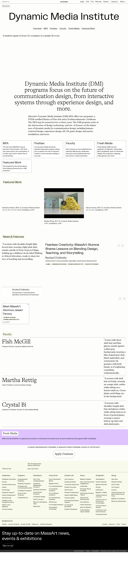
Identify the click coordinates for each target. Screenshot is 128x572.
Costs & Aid (53, 475)
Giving (113, 475)
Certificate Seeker (39, 496)
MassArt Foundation (118, 498)
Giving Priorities (116, 482)
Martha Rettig (19, 380)
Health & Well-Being (71, 495)
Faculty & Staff (25, 524)
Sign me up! (8, 546)
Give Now (114, 479)
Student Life (69, 475)
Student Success (70, 487)
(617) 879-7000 (33, 469)
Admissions (37, 475)
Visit (87, 2)
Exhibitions (99, 490)
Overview (37, 29)
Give (92, 2)
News (118, 524)
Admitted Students (46, 524)
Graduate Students (39, 489)
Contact (104, 524)
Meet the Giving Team (118, 501)
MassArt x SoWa (101, 492)
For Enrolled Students (56, 504)
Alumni (105, 2)
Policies (88, 551)
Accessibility (95, 551)
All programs (6, 6)
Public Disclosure (85, 504)
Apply (82, 2)
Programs (21, 475)
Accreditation (84, 502)
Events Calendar (101, 482)
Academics (6, 475)
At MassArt (100, 475)
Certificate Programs (25, 490)
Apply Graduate (64, 454)
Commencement (101, 514)
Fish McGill (16, 342)
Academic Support (8, 492)
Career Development (9, 495)
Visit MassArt (100, 479)
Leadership (83, 486)
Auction (114, 490)
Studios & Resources (9, 484)
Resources (36, 506)
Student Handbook (70, 509)
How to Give (115, 484)
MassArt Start (53, 483)
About (82, 475)
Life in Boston (69, 479)
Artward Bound (23, 497)
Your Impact (115, 487)
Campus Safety (69, 498)
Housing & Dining (70, 482)
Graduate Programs (24, 483)
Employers (35, 524)
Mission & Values (85, 479)
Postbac (53, 29)
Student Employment (71, 492)
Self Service (53, 502)
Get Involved (68, 490)
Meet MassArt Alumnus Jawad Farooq (13, 310)
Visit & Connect (38, 499)
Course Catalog (7, 509)
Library (4, 487)
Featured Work (88, 29)
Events (124, 524)
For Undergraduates (55, 486)
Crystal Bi (14, 405)
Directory (112, 524)
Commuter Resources (71, 484)
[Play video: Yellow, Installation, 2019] (64, 203)
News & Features (13, 236)
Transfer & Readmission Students (37, 485)
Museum (98, 2)
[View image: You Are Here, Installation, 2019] (106, 203)
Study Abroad (6, 498)
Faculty (63, 29)
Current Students (13, 524)
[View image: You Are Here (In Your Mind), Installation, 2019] (22, 203)
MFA (46, 29)
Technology (6, 490)
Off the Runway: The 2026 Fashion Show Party (118, 494)
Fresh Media (74, 29)
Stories (98, 487)
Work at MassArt (85, 507)
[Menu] (123, 2)
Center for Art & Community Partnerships (101, 501)
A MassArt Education (9, 479)
